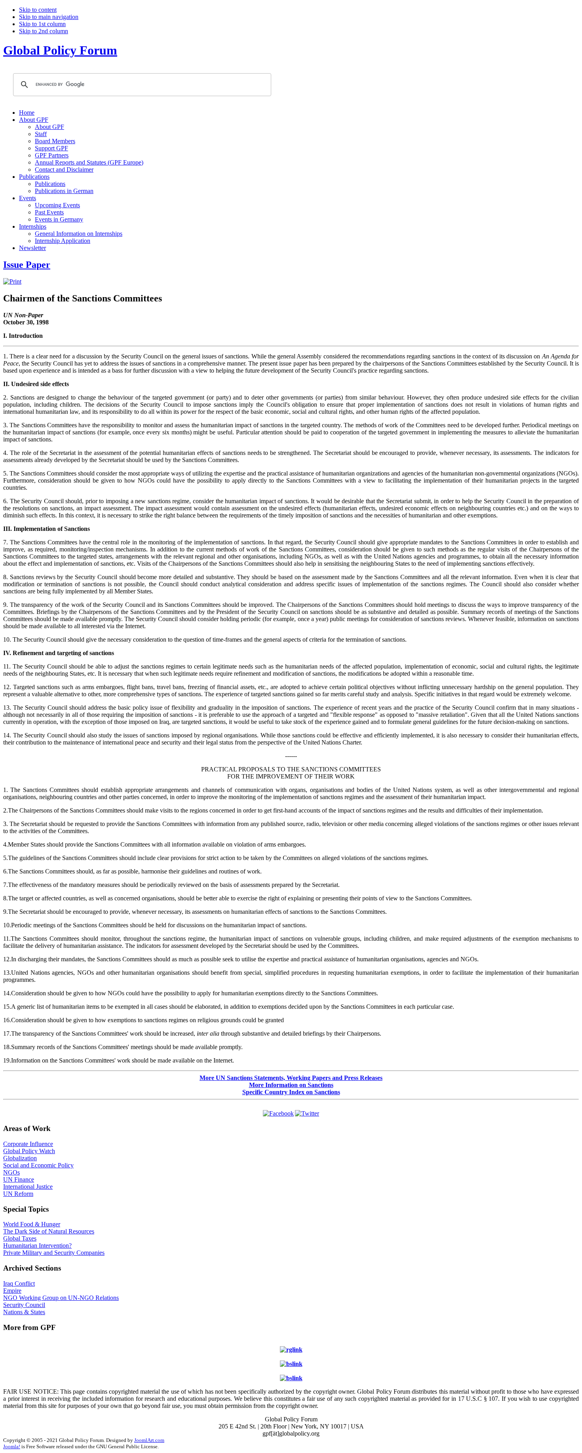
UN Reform (18, 1193)
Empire (12, 1290)
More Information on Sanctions (291, 1085)
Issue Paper (26, 265)
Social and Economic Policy (38, 1165)
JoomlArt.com (149, 1440)
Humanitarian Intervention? (37, 1245)
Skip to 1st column (42, 24)
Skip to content (38, 9)
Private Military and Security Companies (54, 1252)
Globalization (20, 1158)
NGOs (11, 1172)
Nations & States (24, 1312)
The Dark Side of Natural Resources (48, 1231)
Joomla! (11, 1446)
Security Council (24, 1304)
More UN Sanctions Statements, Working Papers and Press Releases (291, 1077)
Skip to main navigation (48, 16)
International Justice (28, 1186)
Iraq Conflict (19, 1283)
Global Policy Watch (29, 1151)
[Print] (12, 281)
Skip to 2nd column (43, 31)
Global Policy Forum (60, 50)
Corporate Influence (28, 1143)
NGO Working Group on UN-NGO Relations (61, 1297)
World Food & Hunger (31, 1224)
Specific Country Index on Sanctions (291, 1092)
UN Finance (18, 1179)
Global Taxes (19, 1238)
